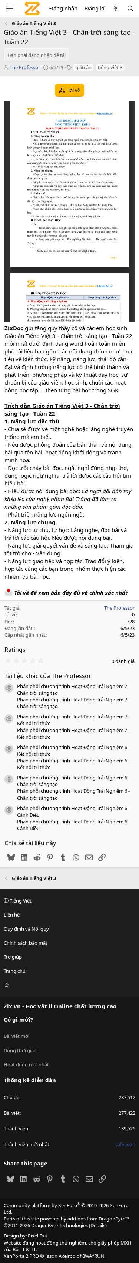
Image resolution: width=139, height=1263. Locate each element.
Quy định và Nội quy (26, 928)
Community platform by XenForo (66, 1208)
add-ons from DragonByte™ (98, 1218)
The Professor (25, 67)
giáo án (83, 67)
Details (97, 1225)
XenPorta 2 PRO (21, 1256)
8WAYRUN (93, 1256)
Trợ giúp (13, 957)
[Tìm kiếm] (130, 8)
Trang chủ (15, 971)
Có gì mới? (18, 1019)
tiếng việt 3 (110, 67)
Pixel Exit (37, 1235)
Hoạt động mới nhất (26, 1064)
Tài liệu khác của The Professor (47, 676)
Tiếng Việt (20, 900)
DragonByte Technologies (59, 1225)
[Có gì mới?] (115, 8)
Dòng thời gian (20, 1050)
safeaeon (125, 1144)
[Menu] (9, 8)
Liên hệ (12, 914)
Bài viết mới (16, 1036)
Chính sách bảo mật (25, 942)
